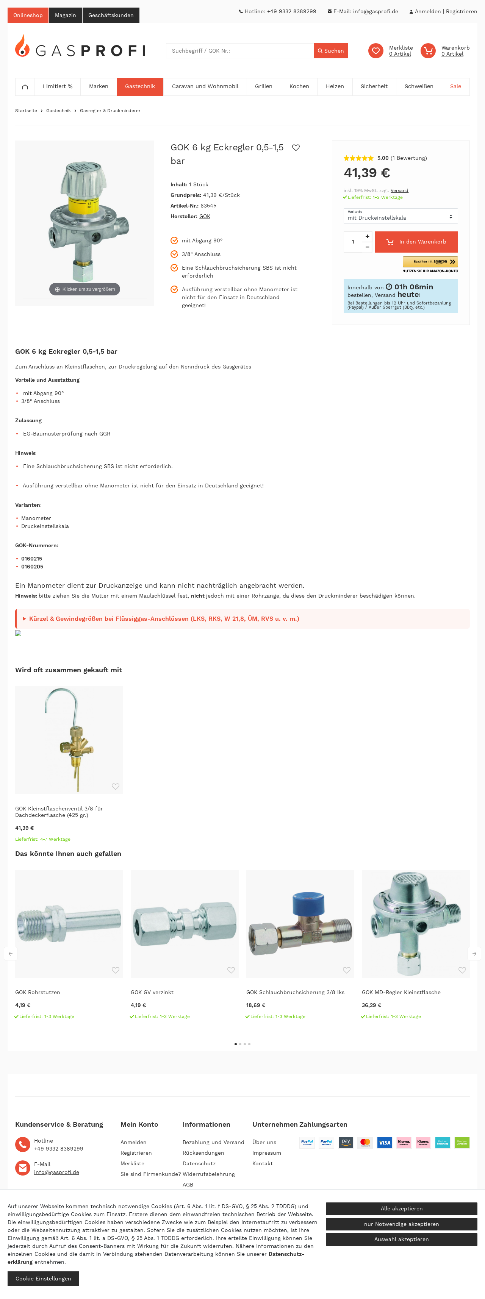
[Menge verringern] (367, 247)
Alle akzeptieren (402, 1208)
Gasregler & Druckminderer (110, 110)
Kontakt (262, 1163)
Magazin (65, 15)
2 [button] (240, 1044)
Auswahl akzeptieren (401, 1239)
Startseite (26, 110)
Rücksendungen (203, 1153)
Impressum (266, 1153)
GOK (204, 216)
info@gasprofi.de (375, 11)
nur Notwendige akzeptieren (401, 1224)
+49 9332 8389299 (291, 11)
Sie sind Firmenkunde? (150, 1174)
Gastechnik (58, 110)
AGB (188, 1185)
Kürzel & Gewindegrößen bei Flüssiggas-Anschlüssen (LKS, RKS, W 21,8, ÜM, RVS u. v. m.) (164, 618)
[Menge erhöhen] (367, 236)
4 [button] (249, 1044)
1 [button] (236, 1044)
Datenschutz (199, 1163)
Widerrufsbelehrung (209, 1174)
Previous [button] (10, 954)
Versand (399, 190)
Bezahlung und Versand (213, 1142)
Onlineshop (28, 15)
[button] (430, 264)
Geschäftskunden (111, 15)
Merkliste (132, 1163)
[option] (69, 767)
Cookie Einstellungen (43, 1279)
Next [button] (474, 954)
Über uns (264, 1142)
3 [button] (245, 1044)
